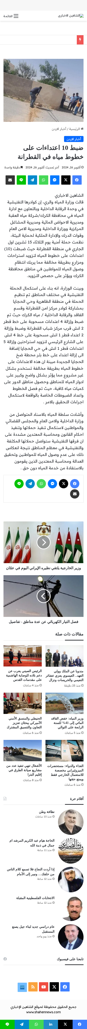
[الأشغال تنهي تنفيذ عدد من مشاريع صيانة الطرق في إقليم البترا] (22, 750)
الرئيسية (75, 129)
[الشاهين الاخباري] (71, 16)
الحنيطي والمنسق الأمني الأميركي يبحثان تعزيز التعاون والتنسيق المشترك (24, 723)
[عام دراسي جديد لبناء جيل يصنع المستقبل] (71, 937)
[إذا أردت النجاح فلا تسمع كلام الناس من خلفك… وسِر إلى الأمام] (71, 879)
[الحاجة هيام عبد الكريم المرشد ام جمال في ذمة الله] (71, 851)
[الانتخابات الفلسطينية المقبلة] (71, 908)
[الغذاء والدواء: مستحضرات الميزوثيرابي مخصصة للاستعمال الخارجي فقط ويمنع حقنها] (64, 750)
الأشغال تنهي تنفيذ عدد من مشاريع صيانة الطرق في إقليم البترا (24, 770)
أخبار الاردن (59, 129)
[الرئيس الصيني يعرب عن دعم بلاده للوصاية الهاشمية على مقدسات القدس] (22, 655)
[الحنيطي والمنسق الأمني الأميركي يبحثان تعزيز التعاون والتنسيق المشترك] (22, 703)
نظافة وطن (47, 812)
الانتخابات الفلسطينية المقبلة (35, 898)
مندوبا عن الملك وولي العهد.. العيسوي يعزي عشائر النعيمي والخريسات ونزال (65, 675)
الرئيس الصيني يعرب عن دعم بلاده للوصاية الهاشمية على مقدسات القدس (24, 675)
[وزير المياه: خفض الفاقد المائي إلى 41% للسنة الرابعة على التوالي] (64, 703)
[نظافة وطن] (71, 822)
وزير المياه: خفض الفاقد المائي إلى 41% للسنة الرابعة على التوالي (67, 723)
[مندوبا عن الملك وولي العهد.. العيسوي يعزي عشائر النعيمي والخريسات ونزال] (64, 656)
